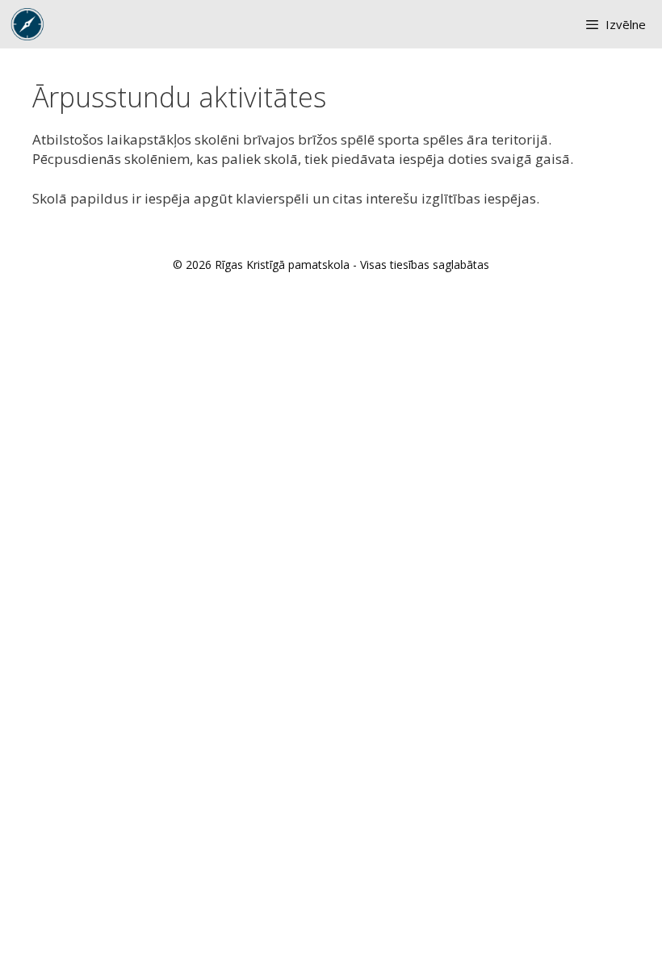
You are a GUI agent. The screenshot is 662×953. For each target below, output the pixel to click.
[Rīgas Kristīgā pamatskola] (27, 24)
